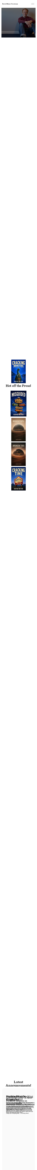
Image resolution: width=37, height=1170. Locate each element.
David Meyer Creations (10, 4)
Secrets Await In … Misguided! (17, 1098)
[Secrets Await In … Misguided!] (20, 1093)
